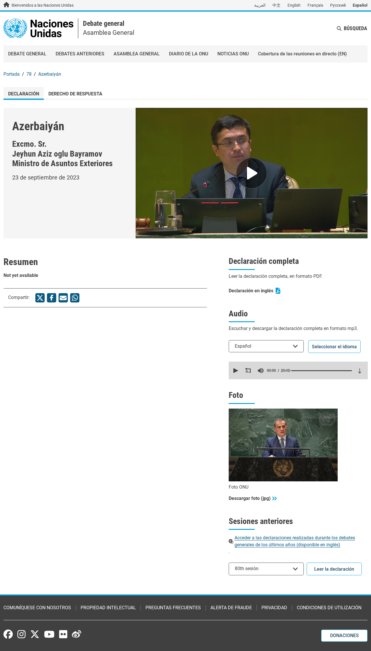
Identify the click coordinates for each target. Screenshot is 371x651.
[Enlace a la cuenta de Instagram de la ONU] (21, 634)
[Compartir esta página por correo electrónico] (63, 297)
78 (29, 74)
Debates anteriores (80, 54)
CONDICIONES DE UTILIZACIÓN (329, 607)
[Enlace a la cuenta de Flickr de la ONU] (63, 634)
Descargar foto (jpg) (250, 498)
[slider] (318, 370)
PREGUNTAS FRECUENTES (173, 607)
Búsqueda (355, 28)
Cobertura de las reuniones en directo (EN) (302, 54)
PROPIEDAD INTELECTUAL (108, 607)
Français (315, 5)
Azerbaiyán (49, 74)
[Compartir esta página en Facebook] (51, 297)
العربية (259, 5)
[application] (298, 370)
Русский (338, 5)
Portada (11, 74)
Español (360, 5)
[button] (235, 370)
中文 (276, 5)
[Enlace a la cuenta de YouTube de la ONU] (49, 634)
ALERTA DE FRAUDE (231, 607)
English (294, 5)
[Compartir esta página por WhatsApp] (74, 297)
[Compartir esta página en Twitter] (40, 297)
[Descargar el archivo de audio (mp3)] (359, 370)
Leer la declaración (334, 569)
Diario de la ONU (188, 54)
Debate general (103, 23)
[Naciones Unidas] (38, 28)
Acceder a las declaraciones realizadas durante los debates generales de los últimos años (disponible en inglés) (294, 541)
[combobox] (266, 346)
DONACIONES (344, 635)
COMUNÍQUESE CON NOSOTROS (37, 607)
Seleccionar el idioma (334, 346)
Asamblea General (137, 54)
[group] (260, 370)
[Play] (251, 173)
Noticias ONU (233, 54)
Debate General (27, 54)
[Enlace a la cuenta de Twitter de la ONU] (34, 635)
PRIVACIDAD (274, 607)
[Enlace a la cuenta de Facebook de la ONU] (8, 634)
